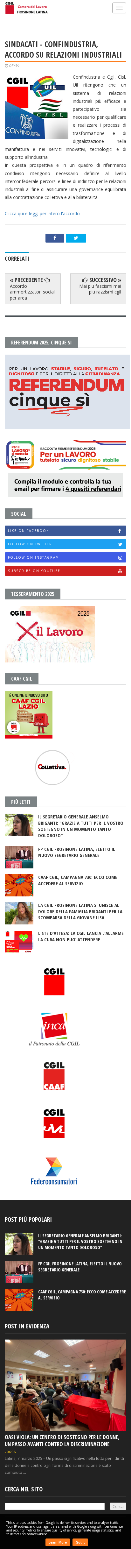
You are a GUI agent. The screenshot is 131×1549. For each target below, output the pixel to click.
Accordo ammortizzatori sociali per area (33, 292)
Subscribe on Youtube (34, 571)
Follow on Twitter (30, 544)
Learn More (58, 1542)
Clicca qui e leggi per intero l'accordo (42, 213)
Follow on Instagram (33, 557)
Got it (80, 1542)
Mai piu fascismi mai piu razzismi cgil (100, 289)
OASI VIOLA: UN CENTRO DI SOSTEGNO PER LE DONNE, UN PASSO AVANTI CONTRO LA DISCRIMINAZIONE (62, 1440)
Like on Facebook (28, 530)
